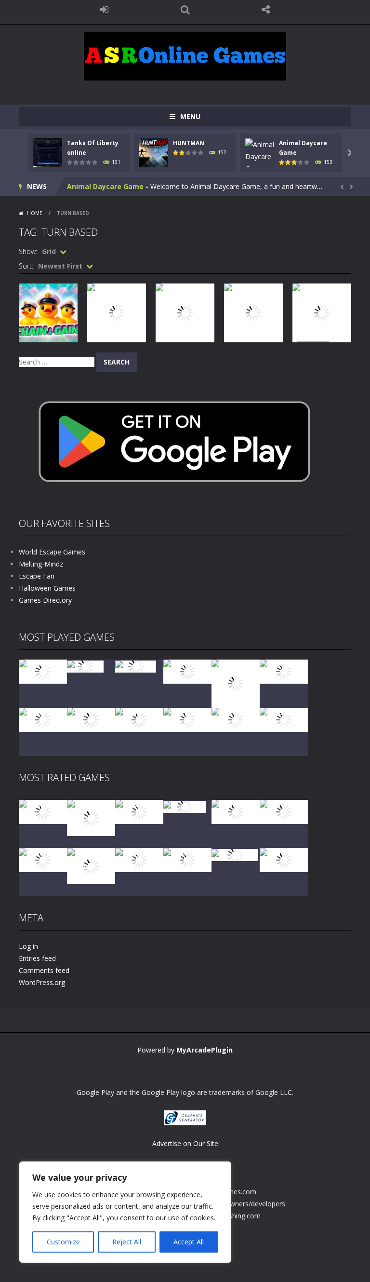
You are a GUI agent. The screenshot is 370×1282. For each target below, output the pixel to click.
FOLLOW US (266, 9)
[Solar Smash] (234, 854)
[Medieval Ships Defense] (43, 811)
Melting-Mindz (41, 563)
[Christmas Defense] (43, 719)
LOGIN (104, 9)
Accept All (188, 1241)
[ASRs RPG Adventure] (284, 670)
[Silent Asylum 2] (43, 859)
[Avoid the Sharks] (139, 719)
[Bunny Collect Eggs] (187, 859)
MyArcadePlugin (204, 1049)
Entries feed (37, 958)
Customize (63, 1241)
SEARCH (185, 9)
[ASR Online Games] (185, 55)
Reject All (126, 1241)
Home (35, 213)
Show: (28, 251)
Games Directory (45, 600)
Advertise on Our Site (185, 1143)
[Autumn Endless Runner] (235, 719)
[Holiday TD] (184, 805)
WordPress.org (42, 982)
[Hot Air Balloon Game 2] (91, 817)
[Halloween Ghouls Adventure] (91, 865)
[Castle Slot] (135, 665)
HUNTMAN (188, 143)
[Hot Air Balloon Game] (187, 719)
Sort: (26, 265)
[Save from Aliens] (139, 811)
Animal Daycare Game (105, 186)
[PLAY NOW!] (47, 152)
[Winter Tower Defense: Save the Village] (235, 683)
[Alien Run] (85, 665)
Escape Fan (36, 575)
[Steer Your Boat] (187, 670)
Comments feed (44, 970)
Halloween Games (47, 588)
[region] (125, 1212)
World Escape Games (52, 551)
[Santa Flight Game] (91, 719)
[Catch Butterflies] (284, 811)
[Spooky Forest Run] (43, 670)
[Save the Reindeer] (284, 719)
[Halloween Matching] (235, 811)
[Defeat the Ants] (139, 859)
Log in (28, 946)
